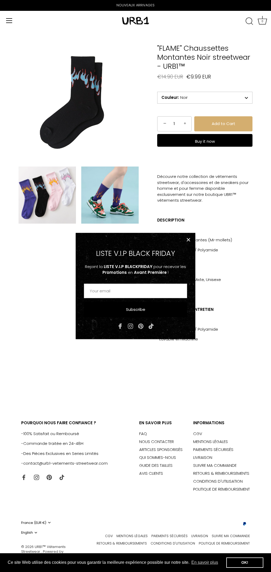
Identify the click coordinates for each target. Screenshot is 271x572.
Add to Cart (223, 123)
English (27, 533)
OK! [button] (244, 562)
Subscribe (135, 309)
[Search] (249, 21)
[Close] (188, 240)
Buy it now (205, 141)
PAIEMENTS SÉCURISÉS (213, 449)
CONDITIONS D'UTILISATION (218, 481)
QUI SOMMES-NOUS (157, 457)
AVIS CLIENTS (151, 473)
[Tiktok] (151, 326)
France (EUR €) (33, 523)
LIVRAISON (202, 457)
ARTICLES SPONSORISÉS (161, 449)
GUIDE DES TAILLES (156, 465)
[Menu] (9, 20)
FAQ (143, 433)
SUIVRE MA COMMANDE (215, 465)
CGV (197, 433)
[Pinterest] (140, 326)
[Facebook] (120, 326)
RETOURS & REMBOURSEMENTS (221, 473)
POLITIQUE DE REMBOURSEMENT (221, 489)
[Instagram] (130, 326)
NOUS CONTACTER (156, 441)
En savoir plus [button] (204, 562)
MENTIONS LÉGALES (210, 441)
